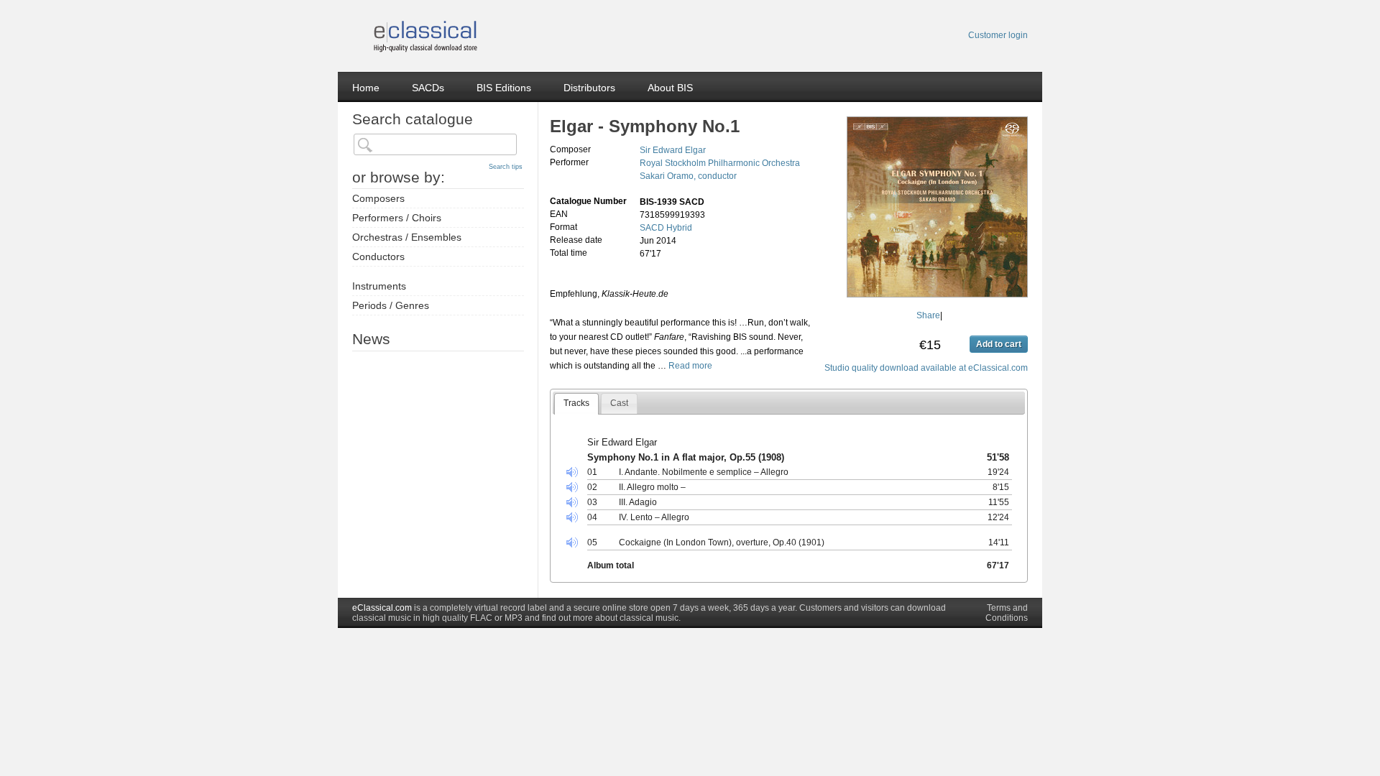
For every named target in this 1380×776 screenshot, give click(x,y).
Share (928, 315)
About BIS (670, 87)
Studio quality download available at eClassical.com (926, 368)
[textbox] (435, 144)
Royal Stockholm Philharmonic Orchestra (720, 163)
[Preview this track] (576, 472)
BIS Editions (504, 87)
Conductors (378, 256)
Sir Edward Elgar (673, 150)
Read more (690, 366)
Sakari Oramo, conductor (688, 176)
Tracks (576, 403)
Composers (378, 198)
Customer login (998, 35)
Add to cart (998, 344)
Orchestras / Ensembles (406, 237)
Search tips (506, 166)
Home (366, 87)
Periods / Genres (390, 305)
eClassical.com (382, 608)
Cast (619, 403)
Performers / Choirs (396, 217)
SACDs (428, 87)
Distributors (589, 87)
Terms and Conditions (1006, 613)
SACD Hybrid (666, 228)
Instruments (379, 286)
